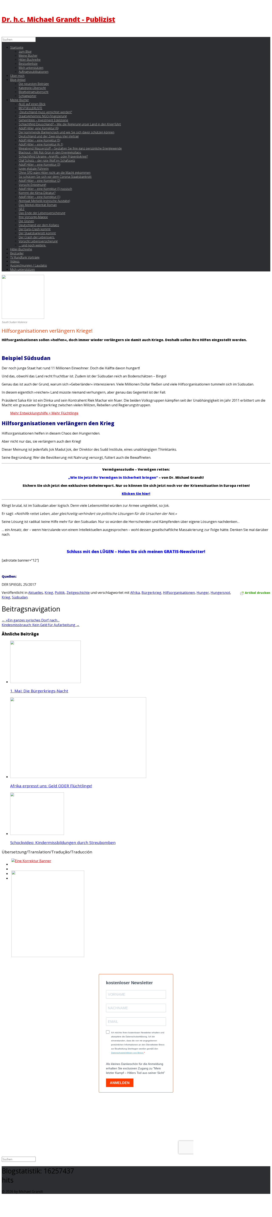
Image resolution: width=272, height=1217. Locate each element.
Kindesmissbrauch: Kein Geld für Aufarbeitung (40, 625)
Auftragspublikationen (33, 72)
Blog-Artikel (18, 80)
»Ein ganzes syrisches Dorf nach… (31, 620)
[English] (11, 865)
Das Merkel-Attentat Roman (38, 205)
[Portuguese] (11, 875)
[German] (11, 870)
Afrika (135, 592)
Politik (60, 592)
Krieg (49, 592)
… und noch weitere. (32, 245)
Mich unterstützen (22, 269)
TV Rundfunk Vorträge (25, 257)
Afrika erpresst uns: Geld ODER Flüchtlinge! (51, 785)
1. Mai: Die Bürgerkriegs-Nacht (39, 690)
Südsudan (20, 597)
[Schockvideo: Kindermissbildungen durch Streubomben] (37, 833)
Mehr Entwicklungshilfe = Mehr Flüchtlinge (44, 413)
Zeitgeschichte (78, 592)
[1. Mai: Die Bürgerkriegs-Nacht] (45, 681)
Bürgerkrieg (151, 592)
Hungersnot (220, 592)
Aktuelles (35, 592)
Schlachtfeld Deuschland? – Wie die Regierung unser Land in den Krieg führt (70, 124)
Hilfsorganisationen (179, 592)
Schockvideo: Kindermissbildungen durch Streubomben (63, 842)
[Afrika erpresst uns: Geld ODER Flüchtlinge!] (78, 776)
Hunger (203, 592)
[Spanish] (11, 879)
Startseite (16, 47)
